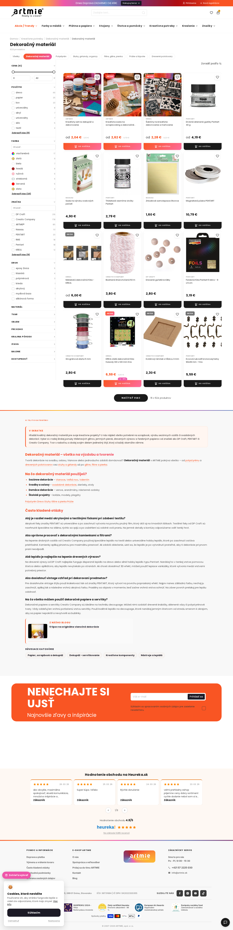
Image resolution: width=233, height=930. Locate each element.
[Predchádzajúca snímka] (187, 94)
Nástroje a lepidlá (151, 655)
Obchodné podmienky (38, 872)
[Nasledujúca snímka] (218, 94)
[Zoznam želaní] (211, 12)
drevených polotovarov (39, 464)
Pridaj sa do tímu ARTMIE (86, 867)
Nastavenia (54, 921)
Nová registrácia (211, 3)
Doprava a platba (35, 857)
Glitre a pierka (59, 501)
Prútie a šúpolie (137, 56)
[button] (211, 63)
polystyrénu (192, 460)
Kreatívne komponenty (120, 655)
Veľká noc (72, 479)
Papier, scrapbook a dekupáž (45, 655)
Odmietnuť (13, 921)
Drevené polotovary (162, 56)
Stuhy (47, 501)
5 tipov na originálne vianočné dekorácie (74, 626)
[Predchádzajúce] (108, 810)
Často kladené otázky (38, 867)
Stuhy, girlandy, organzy (85, 56)
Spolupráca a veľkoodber (86, 862)
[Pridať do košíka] (82, 146)
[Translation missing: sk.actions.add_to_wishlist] (97, 77)
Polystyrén (61, 56)
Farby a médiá (51, 26)
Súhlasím (34, 912)
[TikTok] (203, 893)
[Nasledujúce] (125, 810)
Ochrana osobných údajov (40, 878)
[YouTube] (195, 893)
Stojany (104, 26)
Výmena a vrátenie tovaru (40, 862)
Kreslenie (188, 26)
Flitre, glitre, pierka (113, 56)
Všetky (16, 56)
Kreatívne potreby (162, 26)
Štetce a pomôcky (129, 26)
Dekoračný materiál (57, 38)
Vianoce (60, 479)
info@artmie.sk (179, 872)
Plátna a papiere (80, 26)
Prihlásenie (191, 3)
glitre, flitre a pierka (96, 464)
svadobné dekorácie (64, 484)
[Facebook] (180, 893)
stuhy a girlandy (67, 464)
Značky (207, 26)
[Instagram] (187, 893)
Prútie (70, 501)
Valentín (84, 479)
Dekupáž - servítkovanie (84, 655)
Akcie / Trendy (24, 26)
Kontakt (76, 872)
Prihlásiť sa (196, 696)
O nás (75, 857)
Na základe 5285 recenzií (117, 832)
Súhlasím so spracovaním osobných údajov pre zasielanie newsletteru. (163, 708)
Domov (14, 38)
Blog (74, 878)
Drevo (40, 501)
